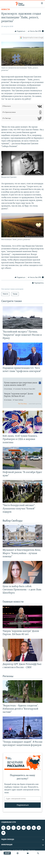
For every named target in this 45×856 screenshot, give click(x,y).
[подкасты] (17, 853)
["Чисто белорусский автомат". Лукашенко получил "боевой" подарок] (22, 491)
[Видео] (28, 853)
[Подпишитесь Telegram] (24, 828)
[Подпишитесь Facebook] (8, 828)
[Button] (20, 31)
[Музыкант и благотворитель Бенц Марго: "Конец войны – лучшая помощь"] (22, 536)
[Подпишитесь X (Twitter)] (13, 828)
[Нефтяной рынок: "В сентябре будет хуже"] (22, 458)
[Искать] (38, 853)
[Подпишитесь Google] (3, 828)
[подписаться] (3, 833)
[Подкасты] (39, 828)
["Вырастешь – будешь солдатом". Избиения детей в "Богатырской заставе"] (22, 691)
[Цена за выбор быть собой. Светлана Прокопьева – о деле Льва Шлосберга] (22, 572)
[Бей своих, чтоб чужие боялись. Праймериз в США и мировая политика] (22, 422)
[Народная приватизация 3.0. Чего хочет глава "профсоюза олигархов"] (22, 354)
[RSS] (34, 828)
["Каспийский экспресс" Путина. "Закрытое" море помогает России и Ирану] (22, 317)
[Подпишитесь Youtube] (18, 828)
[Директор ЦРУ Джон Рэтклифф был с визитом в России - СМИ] (22, 650)
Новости (5, 10)
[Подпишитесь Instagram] (29, 828)
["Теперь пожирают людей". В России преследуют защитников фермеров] (22, 727)
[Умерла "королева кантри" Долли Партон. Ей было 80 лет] (22, 617)
